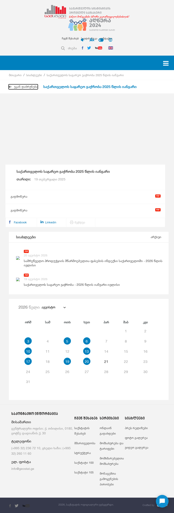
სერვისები (109, 418)
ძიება (72, 48)
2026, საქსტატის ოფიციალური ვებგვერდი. (86, 504)
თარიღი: (41, 179)
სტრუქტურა (82, 453)
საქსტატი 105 (84, 472)
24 (28, 371)
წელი (29, 307)
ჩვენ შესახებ (70, 38)
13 (87, 351)
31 (28, 381)
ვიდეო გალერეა (136, 447)
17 (28, 361)
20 (87, 361)
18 (48, 361)
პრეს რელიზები (136, 428)
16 (145, 351)
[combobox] (53, 307)
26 (67, 371)
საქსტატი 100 (84, 462)
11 (48, 351)
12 (67, 351)
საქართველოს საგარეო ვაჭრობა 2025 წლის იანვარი (85, 75)
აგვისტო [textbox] (48, 307)
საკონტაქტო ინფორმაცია (34, 414)
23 (145, 361)
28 (106, 371)
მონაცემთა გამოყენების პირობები (109, 479)
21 (106, 361)
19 (67, 361)
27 (87, 371)
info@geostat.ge (22, 468)
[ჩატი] (162, 501)
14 (106, 351)
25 (48, 371)
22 (126, 361)
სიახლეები (34, 75)
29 (126, 371)
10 (28, 351)
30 (145, 371)
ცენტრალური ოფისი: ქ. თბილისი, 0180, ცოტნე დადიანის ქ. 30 (42, 430)
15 (126, 351)
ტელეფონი (21, 441)
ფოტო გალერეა (136, 438)
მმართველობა (84, 443)
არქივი (156, 237)
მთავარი (15, 75)
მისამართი (21, 422)
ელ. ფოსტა (21, 462)
